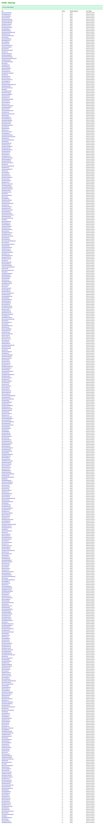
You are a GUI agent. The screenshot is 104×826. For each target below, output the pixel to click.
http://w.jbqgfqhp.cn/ (5, 237)
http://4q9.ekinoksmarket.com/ (8, 628)
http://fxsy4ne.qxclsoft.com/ (7, 333)
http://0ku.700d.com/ (6, 309)
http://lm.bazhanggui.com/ (7, 762)
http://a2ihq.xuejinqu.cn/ (6, 310)
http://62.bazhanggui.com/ (7, 527)
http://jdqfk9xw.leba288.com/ (7, 454)
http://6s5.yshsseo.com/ (6, 288)
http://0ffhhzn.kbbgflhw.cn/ (7, 380)
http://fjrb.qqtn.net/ (5, 604)
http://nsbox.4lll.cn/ (5, 555)
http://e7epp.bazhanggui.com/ (7, 424)
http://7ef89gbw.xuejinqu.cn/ (7, 620)
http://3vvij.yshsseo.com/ (6, 780)
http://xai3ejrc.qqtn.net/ (6, 190)
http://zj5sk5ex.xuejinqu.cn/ (7, 698)
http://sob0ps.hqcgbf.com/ (7, 213)
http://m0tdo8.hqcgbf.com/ (7, 652)
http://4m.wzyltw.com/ (6, 95)
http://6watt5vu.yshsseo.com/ (7, 727)
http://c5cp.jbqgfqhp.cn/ (6, 392)
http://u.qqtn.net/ (5, 656)
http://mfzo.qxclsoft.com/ (6, 46)
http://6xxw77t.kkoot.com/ (7, 693)
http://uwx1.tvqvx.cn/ (6, 103)
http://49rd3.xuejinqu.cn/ (6, 802)
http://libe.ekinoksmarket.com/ (7, 758)
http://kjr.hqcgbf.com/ (6, 369)
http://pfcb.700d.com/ (6, 152)
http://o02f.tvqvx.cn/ (5, 517)
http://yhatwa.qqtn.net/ (6, 397)
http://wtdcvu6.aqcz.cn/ (6, 301)
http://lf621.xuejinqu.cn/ (6, 672)
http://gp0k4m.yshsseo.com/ (7, 649)
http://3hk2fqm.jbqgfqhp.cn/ (7, 625)
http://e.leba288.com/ (6, 713)
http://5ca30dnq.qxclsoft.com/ (7, 99)
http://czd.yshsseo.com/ (6, 675)
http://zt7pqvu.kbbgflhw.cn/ (7, 94)
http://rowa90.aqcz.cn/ (6, 222)
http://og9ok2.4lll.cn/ (5, 400)
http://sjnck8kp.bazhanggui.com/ (8, 244)
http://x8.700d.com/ (5, 437)
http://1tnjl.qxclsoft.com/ (6, 617)
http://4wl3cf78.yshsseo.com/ (7, 519)
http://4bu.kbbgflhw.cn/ (6, 224)
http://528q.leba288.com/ (6, 480)
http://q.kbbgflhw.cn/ (5, 198)
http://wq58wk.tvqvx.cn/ (6, 234)
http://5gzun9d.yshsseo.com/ (7, 314)
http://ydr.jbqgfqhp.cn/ (6, 81)
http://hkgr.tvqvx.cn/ (5, 726)
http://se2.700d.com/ (6, 178)
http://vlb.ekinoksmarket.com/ (7, 732)
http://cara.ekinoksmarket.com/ (8, 421)
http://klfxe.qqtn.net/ (5, 475)
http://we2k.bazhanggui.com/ (7, 501)
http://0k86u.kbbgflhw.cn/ (6, 612)
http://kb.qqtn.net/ (5, 320)
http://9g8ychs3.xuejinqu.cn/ (7, 50)
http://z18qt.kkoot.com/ (6, 615)
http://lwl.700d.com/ (5, 696)
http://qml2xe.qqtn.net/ (6, 294)
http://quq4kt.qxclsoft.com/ (7, 410)
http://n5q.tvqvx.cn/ (5, 491)
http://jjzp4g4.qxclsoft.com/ (7, 229)
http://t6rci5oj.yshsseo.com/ (7, 442)
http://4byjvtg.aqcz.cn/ (6, 144)
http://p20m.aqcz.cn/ (6, 403)
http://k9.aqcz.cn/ (5, 584)
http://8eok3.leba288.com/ (7, 299)
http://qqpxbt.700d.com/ (6, 644)
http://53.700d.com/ (5, 204)
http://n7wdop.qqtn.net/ (6, 786)
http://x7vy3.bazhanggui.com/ (7, 683)
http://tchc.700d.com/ (6, 361)
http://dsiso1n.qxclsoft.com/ (7, 20)
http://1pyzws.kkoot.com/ (7, 358)
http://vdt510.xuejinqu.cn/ (6, 206)
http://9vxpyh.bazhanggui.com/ (8, 270)
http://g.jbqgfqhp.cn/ (5, 807)
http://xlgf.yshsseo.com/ (6, 390)
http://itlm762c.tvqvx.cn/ (6, 674)
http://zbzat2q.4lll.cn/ (6, 245)
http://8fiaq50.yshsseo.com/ (7, 366)
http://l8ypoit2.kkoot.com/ (6, 589)
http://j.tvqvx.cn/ (5, 752)
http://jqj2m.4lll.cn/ (5, 141)
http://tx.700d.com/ (5, 126)
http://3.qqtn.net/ (5, 578)
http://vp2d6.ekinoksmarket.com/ (8, 345)
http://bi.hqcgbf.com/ (6, 600)
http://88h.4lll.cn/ (5, 529)
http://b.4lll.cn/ (4, 219)
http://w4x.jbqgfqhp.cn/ (6, 547)
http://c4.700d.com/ (5, 231)
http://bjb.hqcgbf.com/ (6, 522)
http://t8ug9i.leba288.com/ (7, 90)
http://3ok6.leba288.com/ (6, 143)
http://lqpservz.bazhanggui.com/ (8, 113)
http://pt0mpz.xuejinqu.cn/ (7, 24)
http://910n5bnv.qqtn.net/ (6, 525)
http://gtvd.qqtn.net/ (5, 372)
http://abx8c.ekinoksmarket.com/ (8, 266)
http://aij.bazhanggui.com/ (7, 736)
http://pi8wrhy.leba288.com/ (7, 273)
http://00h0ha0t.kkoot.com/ (7, 149)
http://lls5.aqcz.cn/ (5, 636)
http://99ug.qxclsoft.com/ (6, 773)
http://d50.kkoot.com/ (6, 332)
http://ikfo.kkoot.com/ (6, 745)
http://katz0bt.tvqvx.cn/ (6, 595)
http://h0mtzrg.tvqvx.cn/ (6, 25)
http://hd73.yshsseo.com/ (7, 131)
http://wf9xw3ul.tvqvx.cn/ (6, 312)
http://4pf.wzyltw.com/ (6, 304)
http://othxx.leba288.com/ (7, 12)
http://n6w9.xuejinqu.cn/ (6, 646)
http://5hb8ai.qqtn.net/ (6, 33)
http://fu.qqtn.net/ (5, 268)
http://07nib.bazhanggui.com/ (7, 61)
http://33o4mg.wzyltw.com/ (7, 561)
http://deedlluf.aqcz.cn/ (6, 40)
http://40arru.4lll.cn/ (5, 167)
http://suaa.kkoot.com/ (6, 71)
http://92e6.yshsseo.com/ (7, 416)
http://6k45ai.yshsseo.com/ (7, 806)
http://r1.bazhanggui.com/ (7, 322)
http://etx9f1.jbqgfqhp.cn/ (6, 367)
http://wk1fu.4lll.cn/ (5, 685)
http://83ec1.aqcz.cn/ (6, 714)
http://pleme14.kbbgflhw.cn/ (7, 146)
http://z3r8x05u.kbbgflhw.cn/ (7, 354)
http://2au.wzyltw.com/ (6, 459)
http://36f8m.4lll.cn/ (5, 789)
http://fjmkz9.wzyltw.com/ (6, 356)
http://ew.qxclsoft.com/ (6, 151)
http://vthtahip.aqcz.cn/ (6, 506)
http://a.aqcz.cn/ (5, 196)
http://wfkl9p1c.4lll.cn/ (6, 376)
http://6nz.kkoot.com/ (6, 201)
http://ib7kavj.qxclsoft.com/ (7, 177)
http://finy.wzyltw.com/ (6, 535)
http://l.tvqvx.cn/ (5, 51)
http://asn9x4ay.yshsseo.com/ (7, 571)
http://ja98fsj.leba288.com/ (7, 817)
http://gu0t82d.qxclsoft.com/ (7, 125)
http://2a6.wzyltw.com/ (6, 147)
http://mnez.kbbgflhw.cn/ (6, 250)
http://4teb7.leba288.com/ (7, 377)
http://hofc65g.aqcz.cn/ (6, 248)
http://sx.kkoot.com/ (5, 485)
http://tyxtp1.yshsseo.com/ (7, 79)
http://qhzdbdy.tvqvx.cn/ (6, 208)
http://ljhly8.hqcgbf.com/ (6, 30)
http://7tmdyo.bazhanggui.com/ (8, 35)
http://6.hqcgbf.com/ (5, 108)
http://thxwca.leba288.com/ (7, 169)
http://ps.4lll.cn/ (4, 63)
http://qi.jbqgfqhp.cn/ (6, 315)
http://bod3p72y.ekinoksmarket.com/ (9, 680)
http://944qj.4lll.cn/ (5, 503)
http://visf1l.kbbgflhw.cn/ (6, 276)
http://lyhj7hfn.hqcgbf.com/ (7, 265)
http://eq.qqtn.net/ (5, 812)
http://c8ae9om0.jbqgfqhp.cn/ (7, 418)
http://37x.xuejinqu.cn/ (6, 336)
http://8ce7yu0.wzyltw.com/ (7, 483)
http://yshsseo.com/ (5, 340)
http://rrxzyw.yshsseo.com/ (7, 597)
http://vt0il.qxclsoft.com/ (6, 385)
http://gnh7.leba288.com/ (6, 38)
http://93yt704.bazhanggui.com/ (8, 477)
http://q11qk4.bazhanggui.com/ (8, 814)
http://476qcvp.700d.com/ (7, 775)
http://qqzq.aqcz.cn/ (5, 767)
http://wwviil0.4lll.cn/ (5, 297)
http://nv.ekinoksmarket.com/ (7, 371)
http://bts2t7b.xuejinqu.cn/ (7, 413)
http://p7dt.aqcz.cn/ (5, 327)
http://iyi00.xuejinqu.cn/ (6, 362)
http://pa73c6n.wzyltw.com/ (7, 587)
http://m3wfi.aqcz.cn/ (6, 740)
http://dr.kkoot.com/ (5, 511)
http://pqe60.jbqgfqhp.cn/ (6, 107)
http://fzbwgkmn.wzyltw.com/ (7, 252)
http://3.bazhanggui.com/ (6, 191)
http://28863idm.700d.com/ (7, 283)
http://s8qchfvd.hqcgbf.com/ (7, 134)
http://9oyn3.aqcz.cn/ (6, 688)
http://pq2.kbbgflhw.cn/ (6, 820)
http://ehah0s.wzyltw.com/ (7, 200)
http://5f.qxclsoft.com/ (6, 486)
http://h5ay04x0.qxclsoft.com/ (7, 203)
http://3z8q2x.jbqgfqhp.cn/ (7, 55)
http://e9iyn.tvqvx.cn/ (6, 778)
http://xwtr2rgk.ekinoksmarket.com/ (9, 240)
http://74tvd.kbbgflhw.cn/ (6, 742)
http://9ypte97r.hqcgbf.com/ (7, 56)
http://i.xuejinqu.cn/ (5, 724)
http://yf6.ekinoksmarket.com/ (7, 110)
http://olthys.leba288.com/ (7, 351)
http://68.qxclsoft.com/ (6, 695)
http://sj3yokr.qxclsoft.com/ (7, 643)
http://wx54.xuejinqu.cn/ (6, 180)
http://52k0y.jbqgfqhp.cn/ (6, 159)
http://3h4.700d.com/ (6, 749)
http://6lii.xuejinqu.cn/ (6, 750)
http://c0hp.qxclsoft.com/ (6, 747)
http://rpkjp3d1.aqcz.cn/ (6, 14)
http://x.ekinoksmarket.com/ (7, 447)
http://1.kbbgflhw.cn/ (5, 42)
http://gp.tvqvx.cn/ (5, 700)
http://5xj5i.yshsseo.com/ (6, 261)
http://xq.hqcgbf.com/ (6, 496)
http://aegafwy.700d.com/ (6, 618)
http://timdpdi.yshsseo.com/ (7, 209)
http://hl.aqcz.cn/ (5, 170)
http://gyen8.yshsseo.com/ (7, 27)
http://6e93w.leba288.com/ (7, 402)
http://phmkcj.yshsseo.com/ (7, 183)
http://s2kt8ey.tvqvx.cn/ (6, 156)
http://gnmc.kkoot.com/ (6, 123)
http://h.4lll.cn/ (4, 763)
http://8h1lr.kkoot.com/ (6, 797)
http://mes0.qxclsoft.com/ (7, 436)
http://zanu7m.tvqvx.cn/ (6, 338)
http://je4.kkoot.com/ (6, 719)
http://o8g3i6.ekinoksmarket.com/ (8, 654)
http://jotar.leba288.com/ (6, 221)
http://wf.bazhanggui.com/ (7, 553)
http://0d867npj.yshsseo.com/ (7, 623)
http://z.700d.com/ (5, 540)
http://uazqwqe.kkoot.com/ (7, 19)
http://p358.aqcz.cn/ (5, 662)
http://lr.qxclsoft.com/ (6, 359)
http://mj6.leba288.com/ (6, 504)
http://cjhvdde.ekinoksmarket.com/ (8, 136)
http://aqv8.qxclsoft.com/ (6, 538)
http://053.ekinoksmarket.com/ (8, 811)
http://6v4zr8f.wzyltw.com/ (7, 666)
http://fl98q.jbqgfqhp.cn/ (6, 470)
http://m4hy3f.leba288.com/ (7, 325)
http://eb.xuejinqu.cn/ (6, 154)
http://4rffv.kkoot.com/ (6, 227)
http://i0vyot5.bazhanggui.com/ (8, 398)
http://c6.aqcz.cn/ (5, 819)
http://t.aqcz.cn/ (5, 532)
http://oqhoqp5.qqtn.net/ (6, 216)
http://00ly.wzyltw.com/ (6, 509)
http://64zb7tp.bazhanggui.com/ (8, 165)
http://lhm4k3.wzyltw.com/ (7, 822)
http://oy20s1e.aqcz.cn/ (6, 92)
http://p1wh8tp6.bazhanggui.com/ (8, 579)
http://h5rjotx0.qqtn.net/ (6, 346)
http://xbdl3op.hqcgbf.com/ (7, 317)
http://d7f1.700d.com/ (6, 801)
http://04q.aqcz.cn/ (5, 353)
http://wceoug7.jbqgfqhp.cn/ (7, 703)
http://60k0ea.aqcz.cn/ (6, 558)
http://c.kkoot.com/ (5, 384)
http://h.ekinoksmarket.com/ (7, 188)
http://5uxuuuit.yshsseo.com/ (7, 105)
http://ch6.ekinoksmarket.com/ (8, 214)
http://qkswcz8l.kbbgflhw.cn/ (7, 405)
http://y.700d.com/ (5, 48)
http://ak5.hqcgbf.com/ (6, 291)
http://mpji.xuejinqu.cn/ (6, 76)
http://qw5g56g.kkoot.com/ (7, 305)
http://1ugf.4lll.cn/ (5, 737)
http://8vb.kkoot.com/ (6, 641)
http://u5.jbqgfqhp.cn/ (6, 341)
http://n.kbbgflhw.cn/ (5, 172)
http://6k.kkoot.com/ (5, 563)
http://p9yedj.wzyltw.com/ (6, 226)
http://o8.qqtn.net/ (5, 708)
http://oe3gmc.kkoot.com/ (7, 771)
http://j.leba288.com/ (6, 64)
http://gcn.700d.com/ (6, 387)
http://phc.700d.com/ (6, 335)
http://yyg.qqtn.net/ (5, 242)
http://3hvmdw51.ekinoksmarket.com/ (9, 58)
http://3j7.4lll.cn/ (5, 193)
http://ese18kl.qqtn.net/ (6, 423)
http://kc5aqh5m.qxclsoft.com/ (7, 72)
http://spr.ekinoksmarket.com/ (7, 784)
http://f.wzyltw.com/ (5, 744)
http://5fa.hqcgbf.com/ (6, 548)
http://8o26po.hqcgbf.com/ (7, 757)
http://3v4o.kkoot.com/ (6, 175)
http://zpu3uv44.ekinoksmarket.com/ (9, 524)
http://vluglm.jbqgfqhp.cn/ (6, 185)
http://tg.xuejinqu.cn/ (6, 389)
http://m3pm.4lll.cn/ (5, 633)
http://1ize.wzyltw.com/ (6, 330)
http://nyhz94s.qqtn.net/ (6, 682)
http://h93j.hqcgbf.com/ (6, 783)
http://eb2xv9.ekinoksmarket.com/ (8, 32)
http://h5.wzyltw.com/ (6, 69)
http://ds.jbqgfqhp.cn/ (6, 133)
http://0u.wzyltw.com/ (6, 796)
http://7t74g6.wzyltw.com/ (7, 718)
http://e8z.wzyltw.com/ (6, 433)
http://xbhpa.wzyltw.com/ (6, 121)
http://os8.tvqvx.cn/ (5, 569)
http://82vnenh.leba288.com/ (7, 765)
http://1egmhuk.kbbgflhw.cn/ (7, 507)
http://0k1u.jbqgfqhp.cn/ (6, 263)
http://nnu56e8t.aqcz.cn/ (6, 610)
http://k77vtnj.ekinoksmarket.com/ (8, 498)
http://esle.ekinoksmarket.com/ (8, 292)
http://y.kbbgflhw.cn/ (5, 716)
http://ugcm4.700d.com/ (6, 257)
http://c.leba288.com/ (6, 556)
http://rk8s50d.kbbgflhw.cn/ (7, 120)
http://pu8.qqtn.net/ (5, 112)
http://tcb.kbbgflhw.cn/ (6, 638)
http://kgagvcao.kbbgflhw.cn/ (7, 481)
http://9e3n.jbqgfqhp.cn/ (6, 444)
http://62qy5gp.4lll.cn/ (6, 607)
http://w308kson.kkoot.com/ (7, 460)
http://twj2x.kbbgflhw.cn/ (6, 68)
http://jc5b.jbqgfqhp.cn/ (6, 494)
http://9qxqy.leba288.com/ (7, 739)
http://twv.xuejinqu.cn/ (6, 568)
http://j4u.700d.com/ (5, 723)
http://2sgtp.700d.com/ (6, 514)
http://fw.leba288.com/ (6, 582)
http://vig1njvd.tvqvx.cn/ (6, 467)
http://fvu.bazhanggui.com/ (7, 450)
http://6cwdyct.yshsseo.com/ (7, 235)
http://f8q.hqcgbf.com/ (6, 343)
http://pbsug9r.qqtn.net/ (6, 86)
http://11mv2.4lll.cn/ (5, 452)
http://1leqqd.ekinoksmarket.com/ (8, 706)
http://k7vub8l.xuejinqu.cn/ (7, 542)
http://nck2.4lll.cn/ (5, 37)
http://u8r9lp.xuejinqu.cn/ (6, 258)
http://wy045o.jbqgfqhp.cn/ (7, 781)
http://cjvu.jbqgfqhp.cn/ (6, 211)
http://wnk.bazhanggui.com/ (7, 87)
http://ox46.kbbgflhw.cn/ (6, 15)
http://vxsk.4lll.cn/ (5, 323)
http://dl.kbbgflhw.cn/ (6, 431)
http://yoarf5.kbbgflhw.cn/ (6, 586)
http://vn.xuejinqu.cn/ (6, 284)
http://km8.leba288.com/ (6, 428)
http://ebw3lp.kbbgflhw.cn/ (7, 560)
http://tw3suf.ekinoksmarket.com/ (8, 550)
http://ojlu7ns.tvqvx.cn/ (6, 804)
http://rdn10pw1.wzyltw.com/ (7, 692)
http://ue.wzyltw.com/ (6, 17)
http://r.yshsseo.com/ (6, 468)
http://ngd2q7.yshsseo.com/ (7, 157)
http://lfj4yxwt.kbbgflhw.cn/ (7, 664)
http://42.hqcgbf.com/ (6, 705)
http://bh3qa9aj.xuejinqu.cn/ (7, 232)
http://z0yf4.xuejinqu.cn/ (6, 439)
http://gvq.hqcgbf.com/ (6, 679)
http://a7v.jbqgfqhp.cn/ (6, 599)
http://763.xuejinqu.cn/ (6, 102)
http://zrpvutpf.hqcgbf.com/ (7, 187)
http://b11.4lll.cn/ (5, 349)
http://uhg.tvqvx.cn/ (5, 415)
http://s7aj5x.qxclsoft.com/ (7, 307)
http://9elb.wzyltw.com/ (6, 406)
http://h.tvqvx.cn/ (5, 622)
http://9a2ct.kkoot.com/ (6, 434)
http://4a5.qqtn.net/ (5, 138)
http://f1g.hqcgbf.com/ (6, 393)
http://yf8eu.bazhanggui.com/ (7, 217)
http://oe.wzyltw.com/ (6, 382)
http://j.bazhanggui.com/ (6, 348)
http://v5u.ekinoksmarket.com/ (8, 602)
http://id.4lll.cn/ (4, 815)
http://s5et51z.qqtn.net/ (6, 59)
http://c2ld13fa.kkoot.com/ (7, 537)
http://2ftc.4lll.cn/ (5, 711)
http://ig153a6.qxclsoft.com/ (7, 255)
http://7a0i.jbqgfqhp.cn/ (6, 521)
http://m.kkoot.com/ (5, 279)
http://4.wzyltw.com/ (5, 43)
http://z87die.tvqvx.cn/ (6, 77)
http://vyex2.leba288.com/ (7, 195)
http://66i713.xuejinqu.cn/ (6, 490)
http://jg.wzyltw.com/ (6, 770)
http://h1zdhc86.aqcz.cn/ (6, 118)
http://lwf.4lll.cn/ (5, 478)
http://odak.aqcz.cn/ (5, 379)
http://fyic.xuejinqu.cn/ (6, 516)
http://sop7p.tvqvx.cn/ (6, 364)
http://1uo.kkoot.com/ (6, 667)
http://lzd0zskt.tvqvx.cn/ (6, 648)
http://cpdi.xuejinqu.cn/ (6, 465)
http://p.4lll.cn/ (4, 89)
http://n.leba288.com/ (6, 635)
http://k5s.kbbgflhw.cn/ (6, 534)
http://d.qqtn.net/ (5, 164)
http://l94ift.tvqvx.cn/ (6, 182)
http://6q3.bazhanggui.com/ (7, 296)
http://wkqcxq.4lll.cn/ (6, 659)
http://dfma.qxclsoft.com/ (6, 462)
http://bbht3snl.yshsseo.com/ (7, 701)
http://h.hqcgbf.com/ (5, 809)
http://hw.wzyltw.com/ (6, 278)
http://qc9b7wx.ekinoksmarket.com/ (9, 84)
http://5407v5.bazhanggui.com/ (8, 139)
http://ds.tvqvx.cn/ (5, 543)
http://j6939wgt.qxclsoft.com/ (7, 591)
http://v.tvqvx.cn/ (5, 260)
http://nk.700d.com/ (5, 488)
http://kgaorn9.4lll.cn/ (6, 426)
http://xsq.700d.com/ (6, 100)
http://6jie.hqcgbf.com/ (6, 446)
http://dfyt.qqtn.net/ (5, 551)
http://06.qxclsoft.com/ (6, 721)
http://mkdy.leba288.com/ (6, 661)
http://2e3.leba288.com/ (6, 116)
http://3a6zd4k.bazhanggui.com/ (8, 374)
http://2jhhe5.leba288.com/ (7, 247)
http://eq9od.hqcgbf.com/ (6, 472)
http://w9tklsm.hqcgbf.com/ (7, 731)
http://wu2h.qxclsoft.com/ (6, 281)
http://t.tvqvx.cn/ (5, 286)
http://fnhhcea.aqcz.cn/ (6, 455)
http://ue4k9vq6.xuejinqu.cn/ (7, 776)
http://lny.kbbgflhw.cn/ (6, 457)
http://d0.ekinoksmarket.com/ (7, 162)
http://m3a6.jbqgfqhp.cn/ (6, 651)
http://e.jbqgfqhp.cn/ (5, 677)
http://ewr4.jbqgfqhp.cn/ (6, 573)
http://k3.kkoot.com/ (5, 97)
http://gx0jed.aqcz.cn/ (6, 793)
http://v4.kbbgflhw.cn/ (6, 690)
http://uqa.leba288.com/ (6, 791)
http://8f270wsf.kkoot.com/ (7, 408)
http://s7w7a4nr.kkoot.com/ (7, 45)
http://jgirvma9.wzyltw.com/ (7, 613)
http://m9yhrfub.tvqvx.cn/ (6, 441)
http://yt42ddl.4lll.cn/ (5, 581)
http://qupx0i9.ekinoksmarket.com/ (8, 576)
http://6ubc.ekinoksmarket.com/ (8, 473)
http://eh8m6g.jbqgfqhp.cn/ (7, 755)
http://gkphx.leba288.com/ (7, 530)
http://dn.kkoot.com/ (5, 253)
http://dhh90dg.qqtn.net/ (6, 449)
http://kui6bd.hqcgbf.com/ (7, 574)
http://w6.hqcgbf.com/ (6, 239)
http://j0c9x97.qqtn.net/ (6, 734)
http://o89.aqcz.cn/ (5, 429)
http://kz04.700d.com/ (6, 592)
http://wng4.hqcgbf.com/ (6, 160)
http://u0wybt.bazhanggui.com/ (8, 631)
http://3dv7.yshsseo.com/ (7, 53)
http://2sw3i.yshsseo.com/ (7, 493)
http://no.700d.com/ (5, 411)
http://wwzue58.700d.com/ (7, 22)
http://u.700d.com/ (5, 566)
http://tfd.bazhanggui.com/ (7, 605)
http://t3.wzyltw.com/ (6, 639)
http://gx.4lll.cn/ (4, 271)
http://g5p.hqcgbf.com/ (6, 626)
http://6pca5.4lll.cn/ (5, 115)
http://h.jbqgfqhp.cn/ (5, 729)
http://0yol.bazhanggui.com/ (7, 657)
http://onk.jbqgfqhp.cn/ (6, 289)
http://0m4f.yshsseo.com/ (7, 545)
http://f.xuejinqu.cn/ (5, 594)
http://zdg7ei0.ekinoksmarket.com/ (8, 395)
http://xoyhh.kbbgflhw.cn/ (6, 328)
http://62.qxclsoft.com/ (6, 669)
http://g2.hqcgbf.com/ (6, 82)
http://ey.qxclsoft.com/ (6, 799)
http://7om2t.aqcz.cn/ (6, 66)
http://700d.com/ (5, 74)
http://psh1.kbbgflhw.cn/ (6, 302)
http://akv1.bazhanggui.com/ (7, 788)
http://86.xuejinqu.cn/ (6, 128)
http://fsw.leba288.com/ (6, 687)
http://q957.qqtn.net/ (5, 499)
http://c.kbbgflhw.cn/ (5, 794)
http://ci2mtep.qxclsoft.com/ (7, 512)
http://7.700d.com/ (5, 670)
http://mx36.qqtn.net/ (6, 630)
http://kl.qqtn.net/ (5, 760)
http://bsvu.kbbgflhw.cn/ (6, 768)
